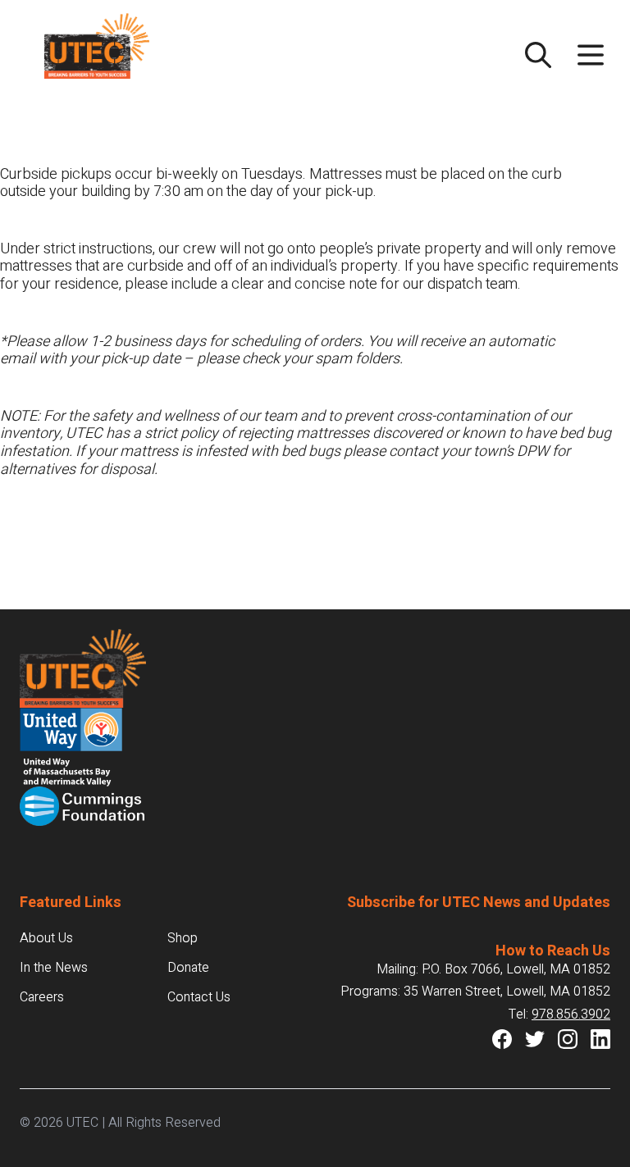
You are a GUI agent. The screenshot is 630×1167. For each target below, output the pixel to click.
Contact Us (199, 997)
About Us (46, 938)
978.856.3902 (571, 1014)
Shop (182, 938)
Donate (188, 968)
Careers (42, 997)
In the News (54, 968)
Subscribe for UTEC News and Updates (478, 902)
